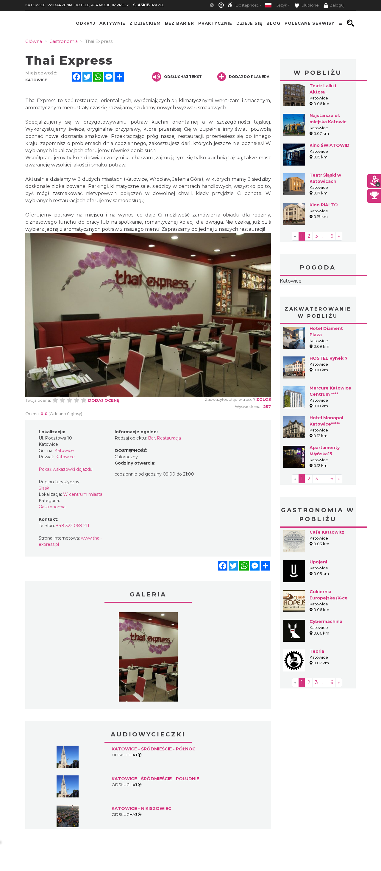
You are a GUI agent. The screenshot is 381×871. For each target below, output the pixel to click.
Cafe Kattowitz (327, 532)
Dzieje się (249, 23)
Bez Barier (179, 23)
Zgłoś (263, 399)
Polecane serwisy (310, 23)
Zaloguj (337, 5)
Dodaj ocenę (103, 400)
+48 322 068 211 (72, 525)
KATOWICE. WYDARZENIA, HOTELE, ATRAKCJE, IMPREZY (77, 5)
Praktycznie (215, 23)
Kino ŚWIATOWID (329, 145)
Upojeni (318, 562)
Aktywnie (112, 23)
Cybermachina (326, 621)
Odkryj (85, 23)
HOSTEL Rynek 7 (329, 358)
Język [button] (282, 5)
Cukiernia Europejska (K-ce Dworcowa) (329, 598)
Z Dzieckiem (145, 23)
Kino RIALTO (324, 205)
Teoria (317, 651)
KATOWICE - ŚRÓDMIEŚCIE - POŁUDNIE (155, 778)
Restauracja (169, 438)
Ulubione (310, 5)
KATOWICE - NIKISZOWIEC (141, 808)
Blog (273, 23)
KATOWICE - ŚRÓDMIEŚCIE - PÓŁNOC (154, 749)
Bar (151, 438)
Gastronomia (52, 506)
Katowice (291, 281)
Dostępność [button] (247, 5)
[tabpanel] (148, 658)
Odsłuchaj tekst (183, 76)
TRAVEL (148, 5)
